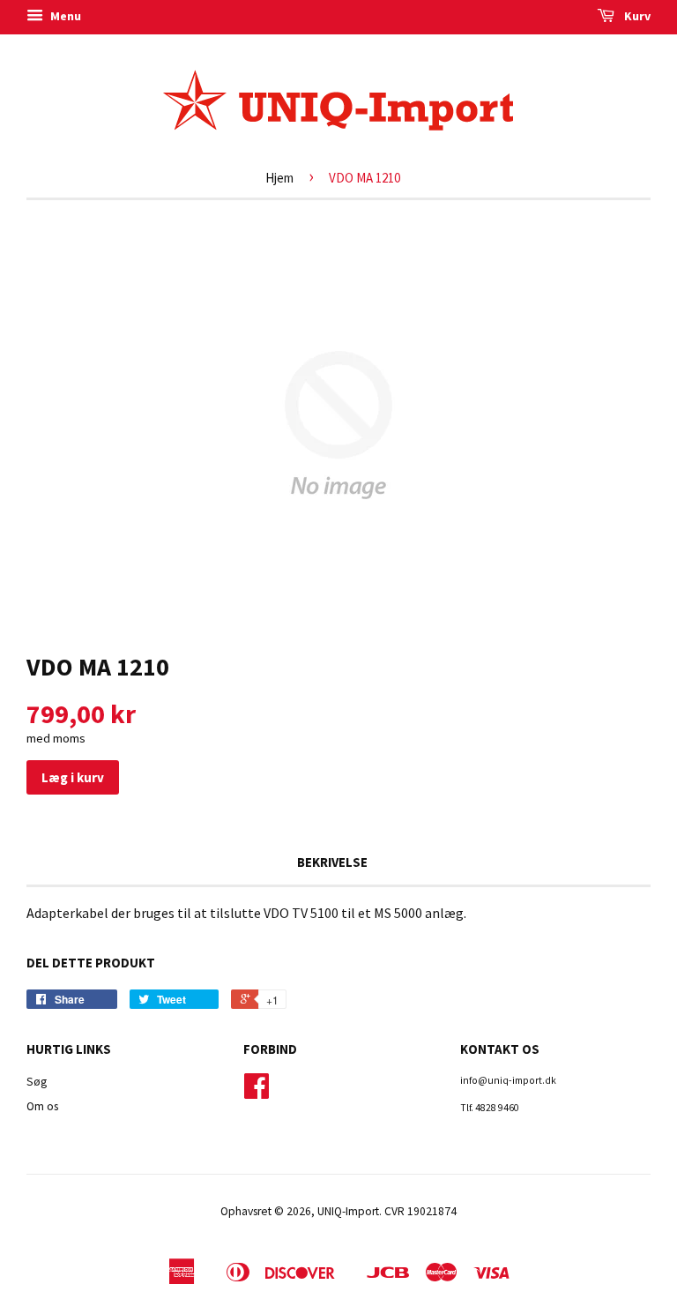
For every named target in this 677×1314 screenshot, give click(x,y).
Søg (36, 1081)
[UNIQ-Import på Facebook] (256, 1092)
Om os (42, 1106)
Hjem (279, 177)
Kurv (636, 16)
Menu (64, 16)
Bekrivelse (332, 862)
